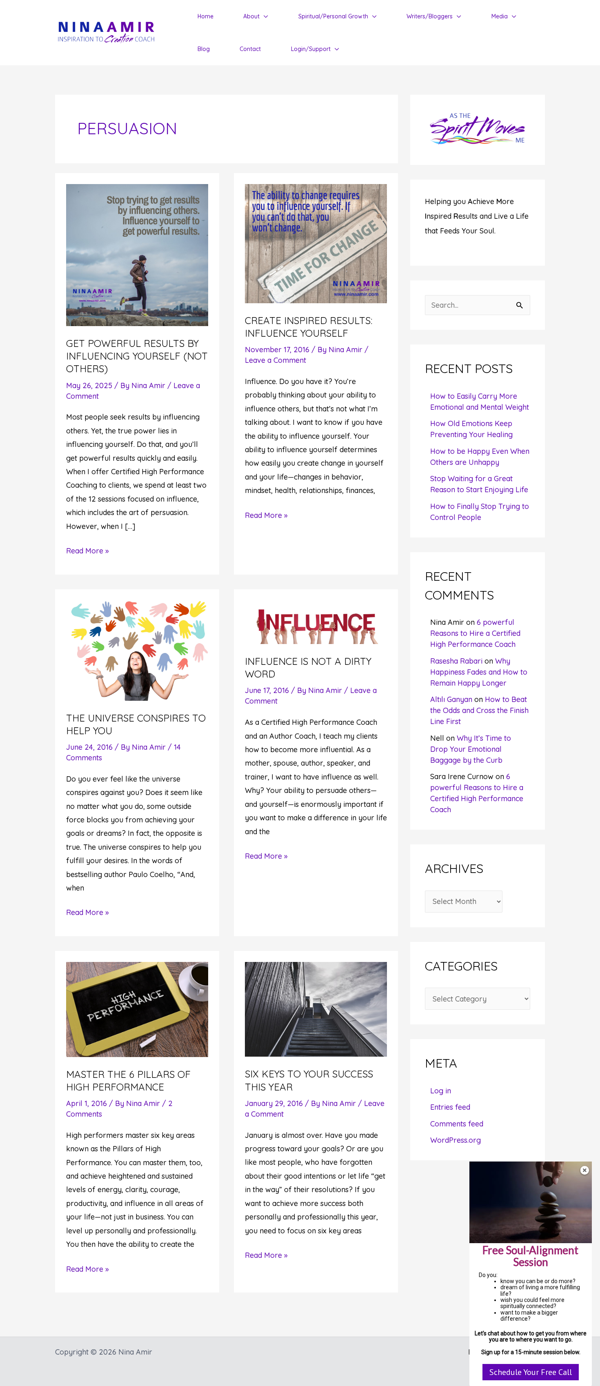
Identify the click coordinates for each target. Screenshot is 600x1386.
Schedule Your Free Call (530, 1372)
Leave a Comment (275, 360)
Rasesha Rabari (456, 661)
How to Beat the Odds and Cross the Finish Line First (479, 710)
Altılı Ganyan (451, 699)
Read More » (87, 552)
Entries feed (450, 1107)
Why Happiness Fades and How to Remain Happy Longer (478, 672)
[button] (264, 16)
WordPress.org (455, 1140)
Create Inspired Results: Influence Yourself (308, 326)
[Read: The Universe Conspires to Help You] (137, 649)
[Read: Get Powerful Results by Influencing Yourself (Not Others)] (137, 254)
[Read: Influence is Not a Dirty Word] (316, 621)
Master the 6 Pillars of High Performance (128, 1080)
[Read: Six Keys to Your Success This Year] (316, 1008)
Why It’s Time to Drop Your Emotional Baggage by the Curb (470, 749)
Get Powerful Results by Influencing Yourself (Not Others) (137, 356)
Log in (440, 1090)
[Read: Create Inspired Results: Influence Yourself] (316, 242)
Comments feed (456, 1123)
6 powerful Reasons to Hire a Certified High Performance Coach (475, 633)
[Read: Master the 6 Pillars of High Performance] (137, 1008)
